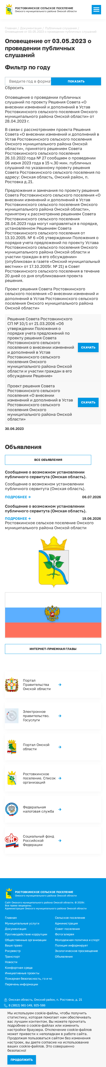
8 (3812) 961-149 (20, 1005)
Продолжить (22, 1060)
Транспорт (12, 956)
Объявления (64, 956)
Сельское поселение (70, 917)
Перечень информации (21, 984)
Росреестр (12, 951)
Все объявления (48, 460)
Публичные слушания (61, 28)
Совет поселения (67, 929)
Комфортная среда (19, 967)
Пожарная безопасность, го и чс (28, 978)
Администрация (66, 923)
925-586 (39, 1005)
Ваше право (13, 945)
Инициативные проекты (22, 973)
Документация (31, 28)
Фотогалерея (64, 934)
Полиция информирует (71, 945)
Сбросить (14, 87)
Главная (11, 28)
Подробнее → (18, 497)
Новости (11, 962)
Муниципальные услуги (22, 923)
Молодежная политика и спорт (77, 940)
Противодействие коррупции (26, 934)
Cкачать (88, 347)
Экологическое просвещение (76, 951)
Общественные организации (25, 940)
